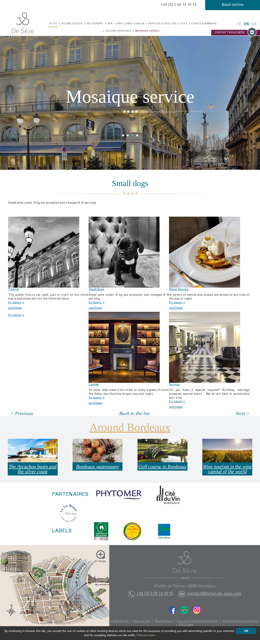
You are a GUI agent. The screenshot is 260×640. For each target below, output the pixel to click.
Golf (184, 24)
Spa (110, 24)
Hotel (53, 24)
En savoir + (16, 302)
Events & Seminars (204, 24)
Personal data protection (241, 621)
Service (174, 384)
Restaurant (95, 24)
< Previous (21, 413)
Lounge (94, 384)
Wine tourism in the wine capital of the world (227, 469)
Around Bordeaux (118, 31)
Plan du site (141, 621)
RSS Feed (186, 624)
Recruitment (164, 621)
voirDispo (15, 308)
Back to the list (134, 413)
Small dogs (96, 289)
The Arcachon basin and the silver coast (32, 469)
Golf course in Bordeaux (162, 466)
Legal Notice (120, 621)
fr (238, 24)
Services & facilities (162, 24)
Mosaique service (147, 31)
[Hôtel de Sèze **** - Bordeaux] (184, 565)
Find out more (146, 635)
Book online (233, 5)
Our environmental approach (197, 621)
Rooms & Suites (72, 24)
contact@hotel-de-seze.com (214, 594)
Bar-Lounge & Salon (130, 24)
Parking (13, 289)
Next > (243, 413)
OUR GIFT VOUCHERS (230, 32)
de (254, 24)
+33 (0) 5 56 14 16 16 (178, 5)
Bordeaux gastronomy (97, 466)
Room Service (178, 289)
